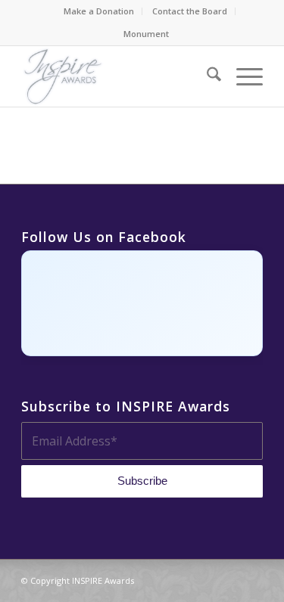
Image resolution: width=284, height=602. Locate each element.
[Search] (206, 76)
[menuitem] (99, 11)
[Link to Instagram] (206, 578)
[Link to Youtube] (251, 578)
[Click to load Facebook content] (142, 303)
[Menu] (242, 76)
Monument (146, 33)
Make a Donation (99, 11)
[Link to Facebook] (183, 578)
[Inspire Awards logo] (117, 76)
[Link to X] (228, 578)
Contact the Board (189, 11)
